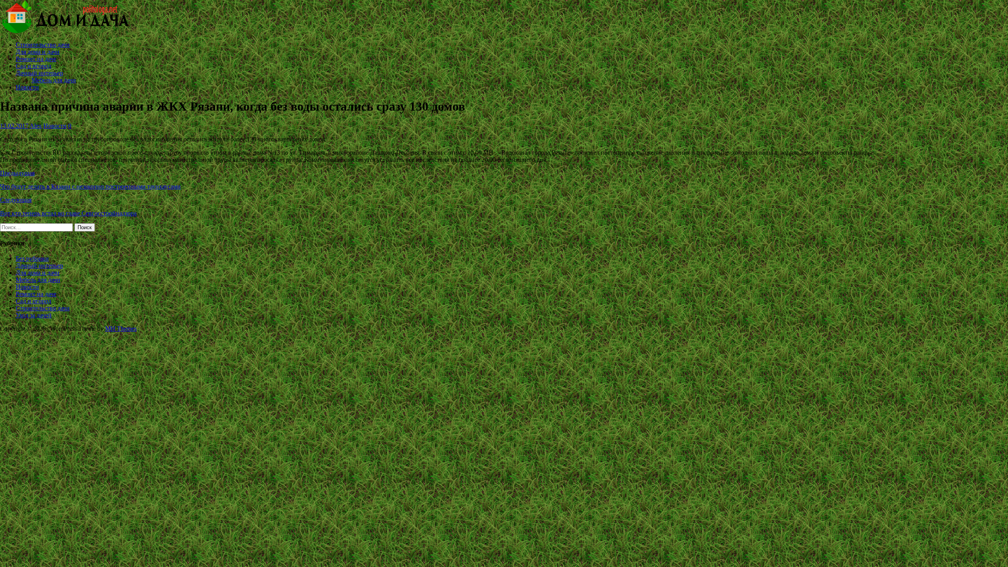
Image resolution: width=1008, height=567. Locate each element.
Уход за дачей (34, 315)
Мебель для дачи (54, 80)
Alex (36, 125)
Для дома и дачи (37, 51)
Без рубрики (32, 258)
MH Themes (121, 328)
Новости (27, 87)
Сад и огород (33, 66)
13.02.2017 (14, 125)
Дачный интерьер (39, 73)
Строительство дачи (43, 44)
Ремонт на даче (36, 59)
